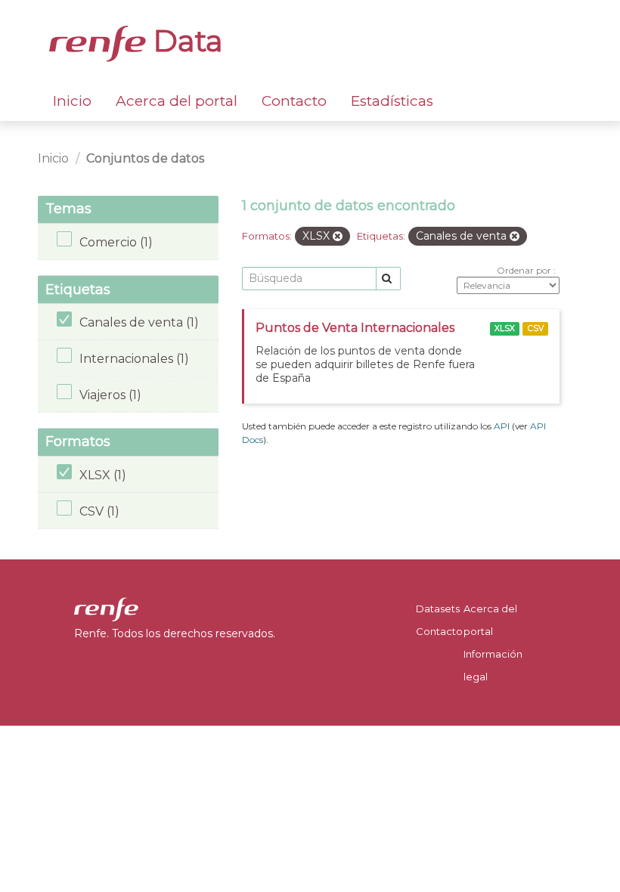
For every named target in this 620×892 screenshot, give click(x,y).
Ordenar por (525, 270)
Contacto (294, 101)
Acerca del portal (176, 101)
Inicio (72, 101)
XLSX (504, 328)
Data (184, 41)
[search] (388, 278)
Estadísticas (392, 101)
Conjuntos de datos (145, 158)
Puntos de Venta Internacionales (355, 328)
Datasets (438, 608)
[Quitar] (338, 236)
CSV (536, 328)
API (502, 426)
